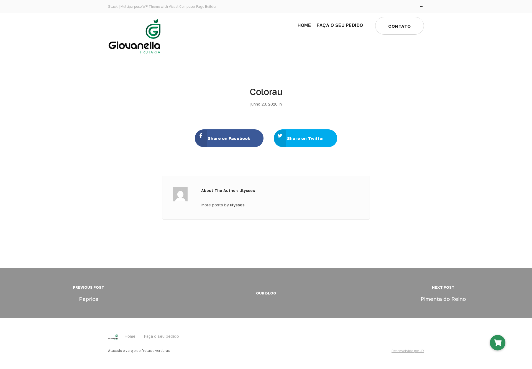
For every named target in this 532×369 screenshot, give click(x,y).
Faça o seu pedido (340, 25)
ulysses (237, 205)
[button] (497, 342)
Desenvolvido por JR (408, 351)
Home (304, 25)
